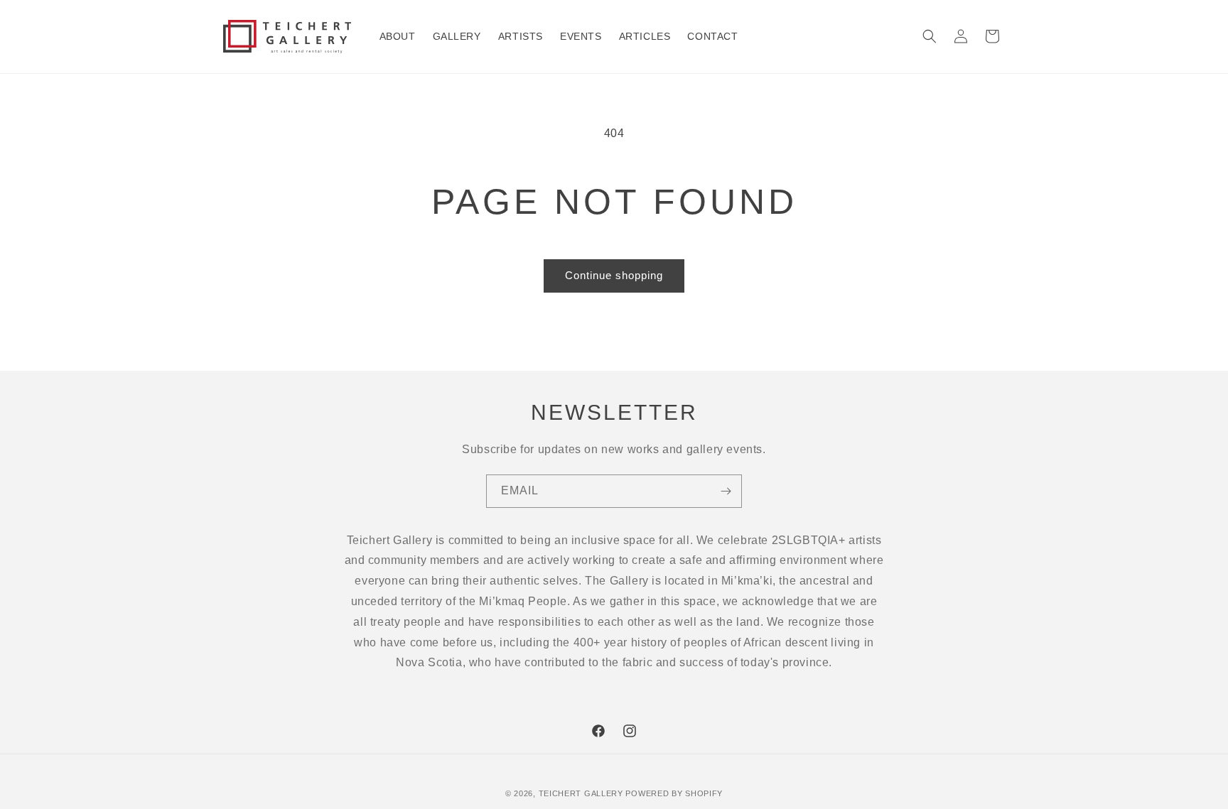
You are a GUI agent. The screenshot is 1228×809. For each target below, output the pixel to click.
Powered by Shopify (674, 793)
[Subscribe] (725, 491)
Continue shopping (614, 275)
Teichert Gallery (581, 793)
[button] (929, 36)
